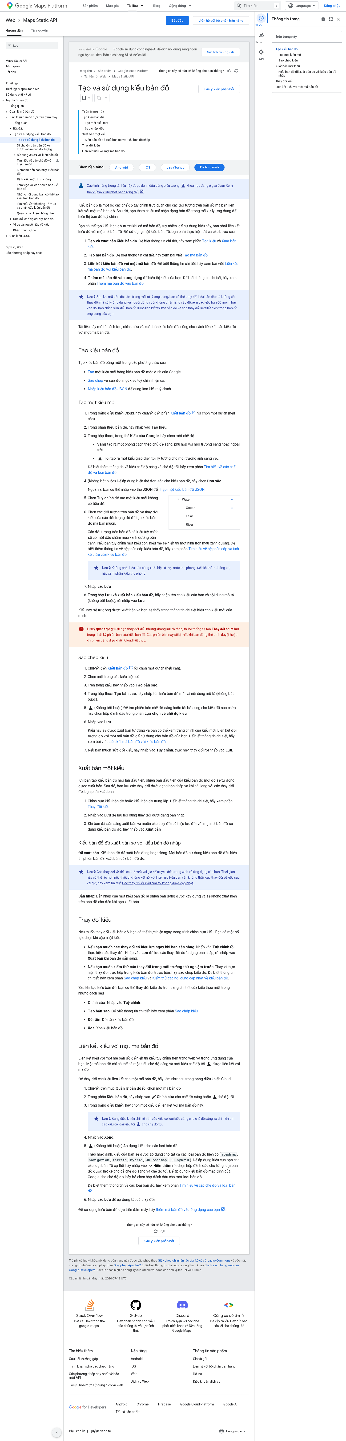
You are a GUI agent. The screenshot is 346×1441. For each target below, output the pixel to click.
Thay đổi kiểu (98, 806)
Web (11, 20)
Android (121, 167)
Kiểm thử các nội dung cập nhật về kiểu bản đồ (190, 978)
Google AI (230, 1404)
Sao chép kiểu (135, 978)
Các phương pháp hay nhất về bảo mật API (94, 1376)
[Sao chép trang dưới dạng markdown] (99, 98)
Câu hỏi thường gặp (83, 1359)
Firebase (164, 1404)
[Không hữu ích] (236, 70)
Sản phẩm (90, 6)
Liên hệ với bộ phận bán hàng (221, 20)
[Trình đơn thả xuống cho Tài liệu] (143, 5)
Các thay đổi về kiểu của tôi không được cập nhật (157, 883)
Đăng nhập (332, 6)
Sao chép (95, 380)
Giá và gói (200, 1359)
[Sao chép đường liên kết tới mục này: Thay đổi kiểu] (116, 920)
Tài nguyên (39, 30)
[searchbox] (32, 45)
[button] (30, 100)
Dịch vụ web (209, 167)
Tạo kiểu (209, 241)
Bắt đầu (177, 20)
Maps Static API (40, 20)
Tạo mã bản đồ (195, 255)
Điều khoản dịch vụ (206, 1381)
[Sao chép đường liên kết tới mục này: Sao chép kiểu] (112, 658)
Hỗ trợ (197, 1374)
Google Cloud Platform (197, 1404)
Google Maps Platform (133, 71)
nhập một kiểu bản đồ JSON (182, 489)
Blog (156, 6)
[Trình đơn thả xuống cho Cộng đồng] (191, 5)
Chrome (143, 1404)
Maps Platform (50, 6)
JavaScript (175, 167)
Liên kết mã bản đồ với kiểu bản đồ (137, 741)
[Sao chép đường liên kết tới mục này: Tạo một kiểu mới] (120, 403)
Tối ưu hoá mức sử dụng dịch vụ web (96, 1385)
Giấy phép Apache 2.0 (128, 1265)
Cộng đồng (177, 6)
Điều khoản (77, 1431)
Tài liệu (132, 6)
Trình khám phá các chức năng (91, 1366)
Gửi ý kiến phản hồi (219, 89)
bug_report (323, 19)
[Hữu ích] (229, 70)
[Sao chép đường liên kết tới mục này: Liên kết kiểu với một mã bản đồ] (163, 1046)
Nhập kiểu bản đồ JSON (107, 389)
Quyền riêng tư (100, 1431)
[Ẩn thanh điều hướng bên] (56, 1432)
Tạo (91, 372)
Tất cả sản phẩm (128, 1412)
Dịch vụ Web (140, 1381)
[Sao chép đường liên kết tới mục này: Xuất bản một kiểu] (129, 768)
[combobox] (257, 5)
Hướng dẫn (14, 30)
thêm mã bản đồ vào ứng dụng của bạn (188, 1209)
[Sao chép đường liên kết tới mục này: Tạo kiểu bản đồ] (123, 351)
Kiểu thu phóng (134, 573)
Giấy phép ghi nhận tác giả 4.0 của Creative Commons (194, 1260)
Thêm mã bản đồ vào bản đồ (120, 283)
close (338, 19)
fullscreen (331, 19)
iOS (147, 167)
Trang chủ (85, 71)
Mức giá (112, 6)
